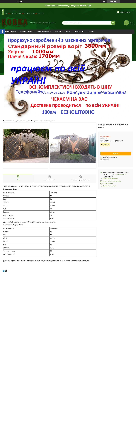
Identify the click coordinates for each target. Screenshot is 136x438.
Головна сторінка (10, 31)
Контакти (91, 31)
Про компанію (79, 31)
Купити (115, 153)
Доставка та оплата (44, 31)
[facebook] (3, 271)
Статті (67, 31)
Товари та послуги (12, 121)
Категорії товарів (26, 31)
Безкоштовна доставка (110, 178)
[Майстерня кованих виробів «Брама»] (15, 22)
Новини (58, 31)
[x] (6, 271)
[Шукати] (113, 23)
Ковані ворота (25, 121)
